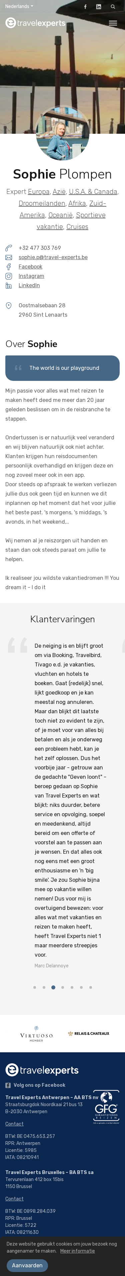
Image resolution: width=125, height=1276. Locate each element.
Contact (14, 1124)
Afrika (77, 203)
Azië (59, 192)
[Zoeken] (113, 6)
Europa (39, 192)
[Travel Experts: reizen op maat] (35, 22)
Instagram (31, 276)
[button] (34, 854)
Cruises (77, 227)
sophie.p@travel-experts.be (53, 257)
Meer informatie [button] (77, 1251)
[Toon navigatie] (113, 22)
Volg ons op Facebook (39, 1085)
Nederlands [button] (17, 6)
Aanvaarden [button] (27, 1265)
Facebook (85, 6)
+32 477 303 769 (40, 248)
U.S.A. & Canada (93, 192)
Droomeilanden (42, 203)
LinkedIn (98, 6)
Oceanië (60, 215)
